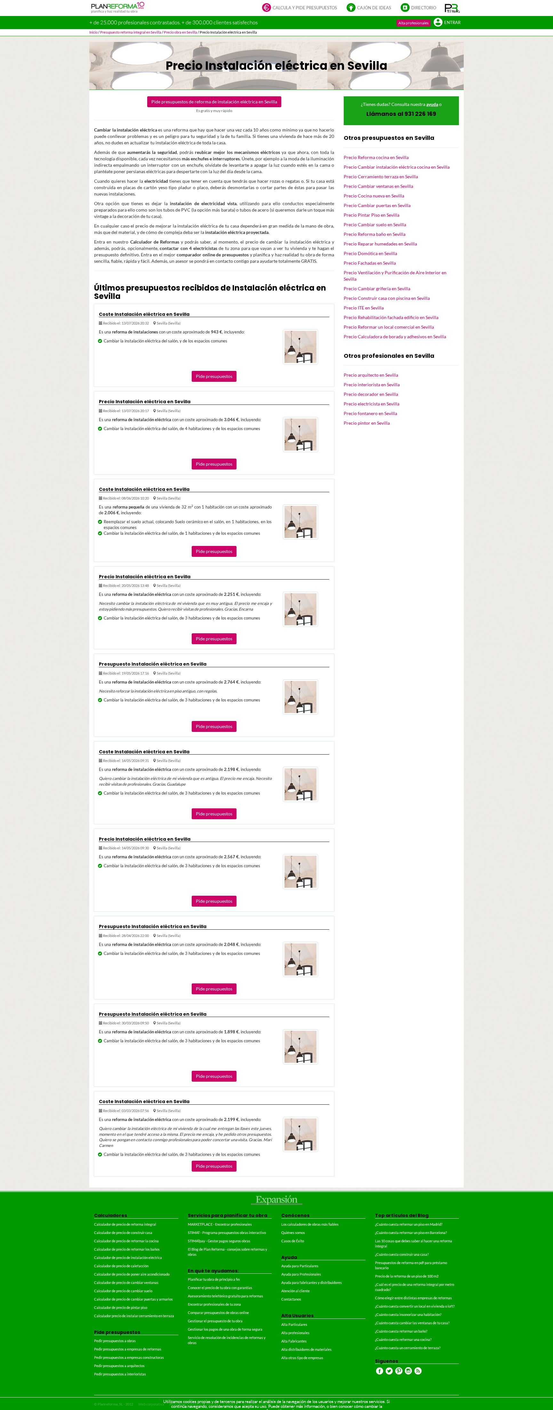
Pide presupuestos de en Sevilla (214, 101)
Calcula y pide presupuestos (305, 7)
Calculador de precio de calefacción (121, 1266)
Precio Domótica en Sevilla (370, 253)
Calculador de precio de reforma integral (125, 1224)
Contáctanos (291, 1299)
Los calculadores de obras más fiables (310, 1224)
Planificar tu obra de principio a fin (214, 1279)
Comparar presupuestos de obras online (218, 1312)
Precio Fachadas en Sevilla (370, 263)
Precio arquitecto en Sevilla (371, 375)
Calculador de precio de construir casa (123, 1232)
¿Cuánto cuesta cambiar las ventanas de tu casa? (412, 1323)
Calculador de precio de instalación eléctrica (128, 1257)
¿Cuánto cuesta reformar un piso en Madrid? (408, 1224)
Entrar (452, 22)
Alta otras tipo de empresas (302, 1358)
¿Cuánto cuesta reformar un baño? (401, 1331)
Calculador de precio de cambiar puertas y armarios (133, 1299)
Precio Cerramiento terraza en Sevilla (381, 176)
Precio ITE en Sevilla (364, 307)
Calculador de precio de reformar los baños (127, 1249)
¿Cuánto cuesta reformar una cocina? (403, 1339)
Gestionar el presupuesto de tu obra (215, 1321)
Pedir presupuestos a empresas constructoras (129, 1357)
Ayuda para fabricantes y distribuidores (311, 1282)
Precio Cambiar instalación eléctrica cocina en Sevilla (397, 167)
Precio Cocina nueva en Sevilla (374, 195)
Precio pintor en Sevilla (367, 423)
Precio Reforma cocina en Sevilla (376, 157)
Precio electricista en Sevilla (371, 403)
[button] (452, 8)
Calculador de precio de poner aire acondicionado (132, 1274)
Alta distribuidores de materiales (306, 1349)
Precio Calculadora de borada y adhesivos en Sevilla (395, 336)
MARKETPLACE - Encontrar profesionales (220, 1224)
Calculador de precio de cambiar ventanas (126, 1282)
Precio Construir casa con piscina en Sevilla (387, 298)
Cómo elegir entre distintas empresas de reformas (413, 1298)
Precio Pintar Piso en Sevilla (371, 215)
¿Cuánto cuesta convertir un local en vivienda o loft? (414, 1306)
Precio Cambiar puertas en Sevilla (377, 205)
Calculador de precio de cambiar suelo (123, 1291)
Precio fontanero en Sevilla (370, 413)
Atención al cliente (295, 1291)
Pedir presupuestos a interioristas (120, 1374)
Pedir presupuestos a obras (115, 1341)
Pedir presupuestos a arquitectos (119, 1366)
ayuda (432, 104)
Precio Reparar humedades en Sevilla (380, 243)
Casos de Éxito (292, 1241)
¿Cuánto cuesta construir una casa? (402, 1254)
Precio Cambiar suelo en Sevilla (375, 224)
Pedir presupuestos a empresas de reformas (127, 1349)
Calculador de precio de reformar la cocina (126, 1241)
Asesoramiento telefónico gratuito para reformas (225, 1296)
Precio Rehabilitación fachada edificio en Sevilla (391, 317)
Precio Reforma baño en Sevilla (374, 234)
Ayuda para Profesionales (301, 1274)
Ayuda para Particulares (299, 1266)
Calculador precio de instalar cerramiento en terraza (134, 1316)
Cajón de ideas (374, 7)
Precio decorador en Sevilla (371, 394)
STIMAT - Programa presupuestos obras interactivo (227, 1232)
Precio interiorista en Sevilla (372, 384)
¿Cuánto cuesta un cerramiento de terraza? (407, 1348)
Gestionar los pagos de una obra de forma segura (225, 1329)
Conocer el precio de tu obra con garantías (220, 1288)
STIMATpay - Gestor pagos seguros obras (219, 1241)
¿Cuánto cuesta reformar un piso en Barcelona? (411, 1232)
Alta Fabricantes (294, 1341)
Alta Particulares (294, 1324)
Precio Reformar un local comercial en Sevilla (389, 327)
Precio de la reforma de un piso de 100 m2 (406, 1276)
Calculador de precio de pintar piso (120, 1307)
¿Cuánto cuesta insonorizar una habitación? (408, 1314)
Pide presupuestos (214, 376)
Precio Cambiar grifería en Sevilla (377, 288)
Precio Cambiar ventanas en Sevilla (378, 186)
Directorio (423, 7)
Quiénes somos (293, 1232)
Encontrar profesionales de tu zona (214, 1304)
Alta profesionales (413, 22)
